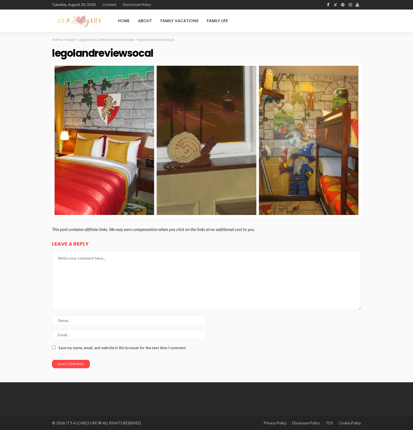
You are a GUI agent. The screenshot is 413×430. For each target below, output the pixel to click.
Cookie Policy (350, 423)
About (145, 21)
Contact (109, 4)
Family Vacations (179, 21)
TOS (329, 423)
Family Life (217, 21)
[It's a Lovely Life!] (80, 21)
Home (124, 21)
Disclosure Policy (137, 4)
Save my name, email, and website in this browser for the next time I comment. (122, 348)
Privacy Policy (275, 423)
